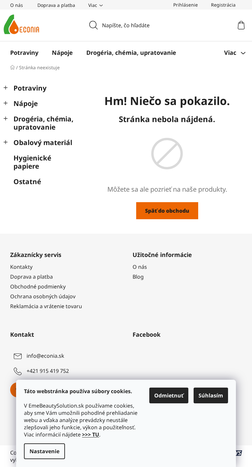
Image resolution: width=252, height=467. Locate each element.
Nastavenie (44, 451)
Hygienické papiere (32, 162)
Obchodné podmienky (38, 286)
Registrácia (223, 5)
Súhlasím (211, 395)
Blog (138, 276)
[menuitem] (24, 52)
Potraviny (30, 88)
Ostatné (27, 181)
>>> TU (90, 434)
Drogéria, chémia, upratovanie (43, 123)
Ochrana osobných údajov (42, 296)
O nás (16, 5)
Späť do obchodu (167, 210)
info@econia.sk (45, 356)
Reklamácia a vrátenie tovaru (46, 306)
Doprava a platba (56, 5)
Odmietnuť (168, 395)
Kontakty (21, 266)
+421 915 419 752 (48, 371)
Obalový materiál (42, 142)
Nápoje (25, 103)
